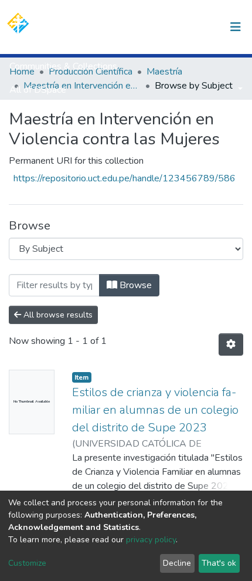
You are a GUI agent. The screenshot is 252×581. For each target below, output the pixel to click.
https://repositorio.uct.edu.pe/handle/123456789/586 (124, 178)
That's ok (219, 563)
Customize (27, 563)
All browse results (57, 314)
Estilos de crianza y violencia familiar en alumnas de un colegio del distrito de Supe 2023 (155, 409)
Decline (177, 563)
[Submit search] (157, 27)
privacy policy (151, 539)
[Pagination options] (231, 344)
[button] (175, 27)
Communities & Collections (63, 66)
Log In (200, 27)
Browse (134, 285)
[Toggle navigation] (235, 27)
